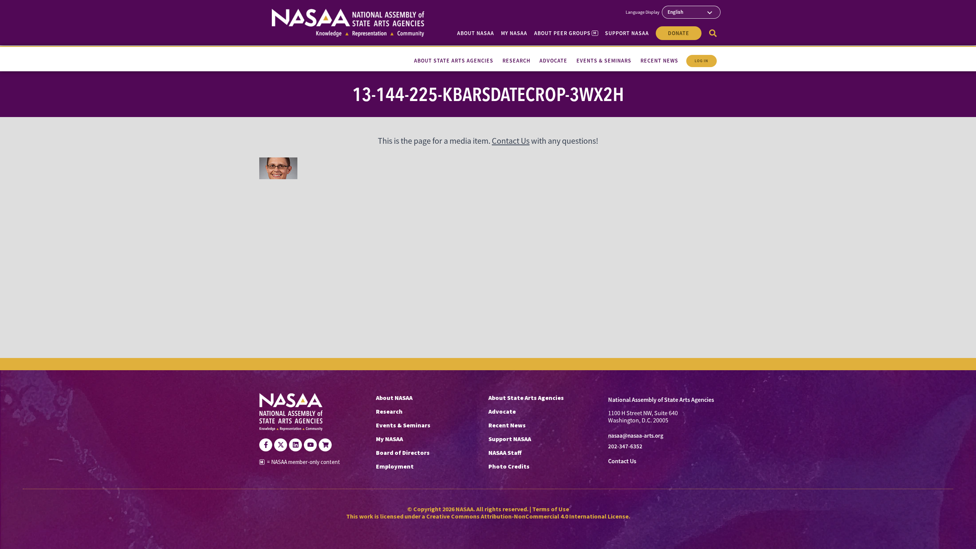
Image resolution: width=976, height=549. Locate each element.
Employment (395, 466)
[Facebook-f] (265, 444)
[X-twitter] (280, 444)
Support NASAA (627, 33)
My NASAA (514, 33)
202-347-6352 (625, 446)
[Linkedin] (295, 444)
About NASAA (475, 33)
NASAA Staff (505, 452)
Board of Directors (403, 452)
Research (389, 411)
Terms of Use (550, 509)
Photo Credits (509, 466)
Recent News (507, 425)
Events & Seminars (403, 425)
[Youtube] (310, 444)
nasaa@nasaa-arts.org (635, 436)
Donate (678, 33)
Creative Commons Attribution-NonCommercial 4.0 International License (527, 516)
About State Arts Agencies (526, 397)
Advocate (502, 411)
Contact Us (511, 141)
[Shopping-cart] (325, 444)
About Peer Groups (565, 33)
